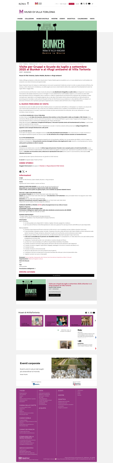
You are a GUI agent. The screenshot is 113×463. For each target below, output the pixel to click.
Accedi (77, 3)
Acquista (71, 3)
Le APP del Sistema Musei (25, 324)
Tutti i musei (63, 3)
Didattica (71, 19)
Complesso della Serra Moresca (26, 437)
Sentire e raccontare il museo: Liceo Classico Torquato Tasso (85, 345)
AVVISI (40, 205)
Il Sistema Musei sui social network (50, 323)
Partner (79, 395)
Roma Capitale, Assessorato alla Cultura (36, 257)
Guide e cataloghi (43, 401)
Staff (20, 397)
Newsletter (22, 401)
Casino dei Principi (27, 429)
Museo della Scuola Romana (26, 424)
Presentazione (23, 393)
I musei (20, 19)
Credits (77, 459)
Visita (92, 19)
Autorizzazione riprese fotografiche (28, 454)
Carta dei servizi (23, 400)
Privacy (58, 459)
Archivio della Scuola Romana (26, 433)
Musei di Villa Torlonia (39, 12)
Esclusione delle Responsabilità (67, 459)
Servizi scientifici (26, 448)
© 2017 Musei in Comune (48, 459)
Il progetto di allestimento (26, 444)
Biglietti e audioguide (44, 394)
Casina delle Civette (27, 405)
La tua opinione (43, 404)
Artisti (20, 410)
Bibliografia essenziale (25, 451)
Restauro (21, 411)
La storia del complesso (25, 441)
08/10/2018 (86, 335)
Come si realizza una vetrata (26, 413)
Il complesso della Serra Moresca (27, 440)
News (78, 392)
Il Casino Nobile (23, 420)
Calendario (82, 19)
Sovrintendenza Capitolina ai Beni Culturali (59, 257)
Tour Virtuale (74, 324)
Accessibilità (42, 403)
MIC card (41, 397)
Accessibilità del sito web (85, 459)
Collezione (22, 408)
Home (20, 63)
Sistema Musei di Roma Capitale (27, 398)
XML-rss (93, 459)
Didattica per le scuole (63, 401)
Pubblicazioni (22, 450)
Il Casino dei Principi (24, 431)
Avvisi (78, 393)
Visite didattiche (43, 398)
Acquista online (54, 295)
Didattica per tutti (33, 63)
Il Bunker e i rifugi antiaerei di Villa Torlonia (51, 166)
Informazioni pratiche (44, 393)
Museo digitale (42, 19)
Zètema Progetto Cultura (36, 259)
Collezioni (29, 19)
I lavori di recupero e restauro (26, 442)
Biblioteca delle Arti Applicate (26, 452)
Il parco (21, 396)
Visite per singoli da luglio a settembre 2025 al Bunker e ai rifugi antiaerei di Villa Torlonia (70, 284)
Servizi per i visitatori (44, 396)
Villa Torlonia (22, 394)
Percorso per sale (23, 414)
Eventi (62, 19)
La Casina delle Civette (25, 407)
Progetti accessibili (63, 407)
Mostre (54, 19)
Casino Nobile (25, 418)
